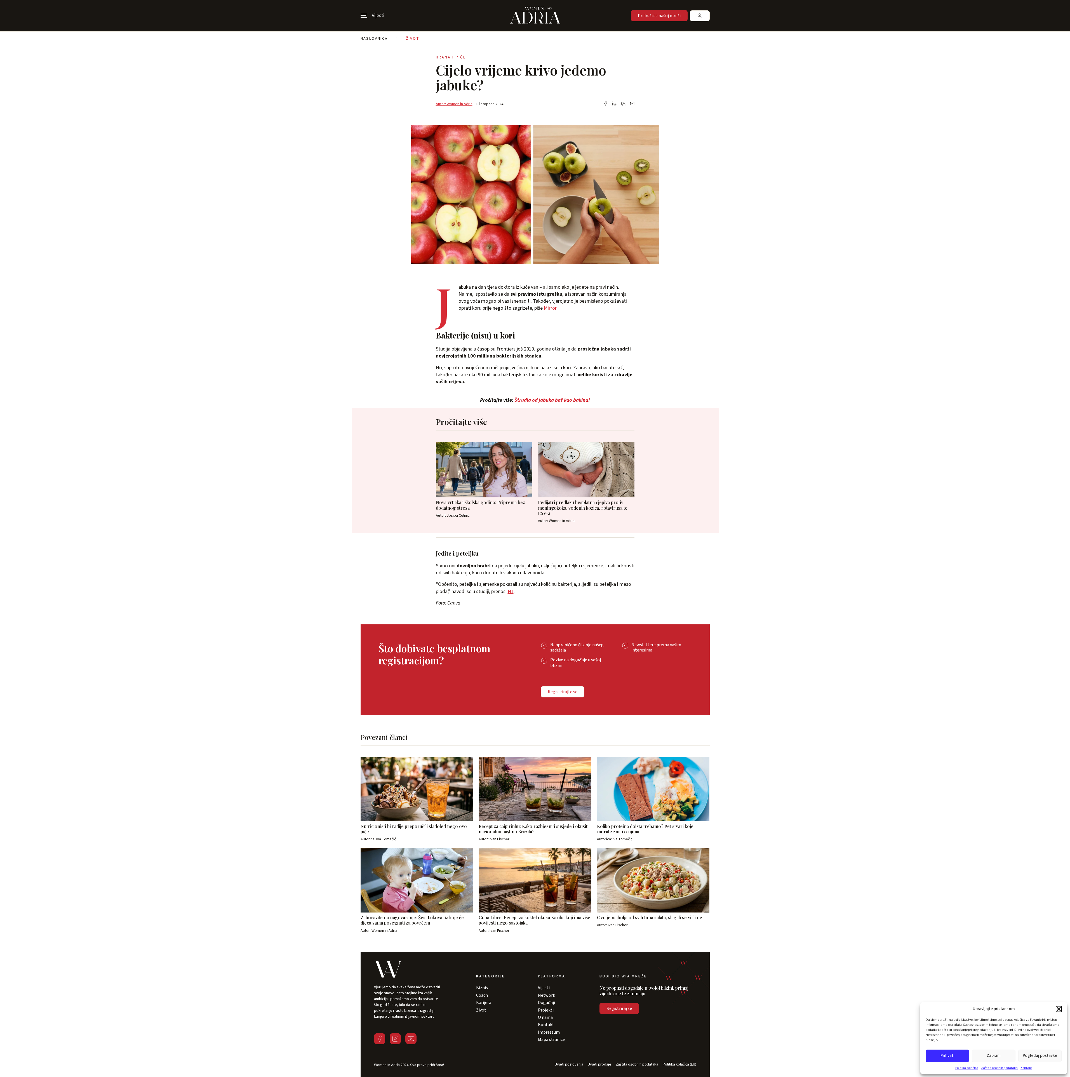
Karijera (483, 1002)
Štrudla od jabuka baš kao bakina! (552, 400)
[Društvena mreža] (379, 1038)
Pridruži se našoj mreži (659, 16)
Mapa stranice (551, 1039)
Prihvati (947, 1056)
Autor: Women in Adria (454, 104)
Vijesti (544, 987)
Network (546, 995)
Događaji (546, 1002)
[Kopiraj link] (623, 104)
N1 (511, 591)
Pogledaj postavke (1040, 1056)
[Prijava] (700, 15)
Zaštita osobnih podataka (999, 1068)
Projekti (546, 1010)
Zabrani (994, 1056)
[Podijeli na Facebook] (605, 104)
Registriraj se (619, 1008)
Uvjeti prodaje (599, 1064)
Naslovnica (374, 38)
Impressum (549, 1032)
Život (413, 38)
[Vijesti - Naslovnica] (535, 16)
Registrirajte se (562, 692)
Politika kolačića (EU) (679, 1064)
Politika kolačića (966, 1068)
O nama (545, 1017)
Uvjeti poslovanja (569, 1064)
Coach (482, 995)
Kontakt (1026, 1068)
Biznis (482, 987)
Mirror (550, 308)
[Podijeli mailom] (632, 104)
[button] (1059, 1009)
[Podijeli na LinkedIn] (614, 104)
